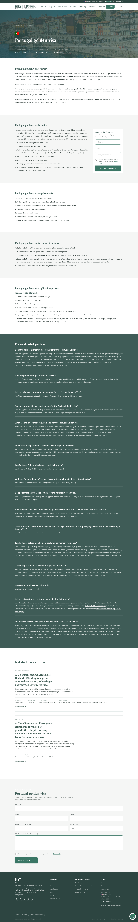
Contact (110, 7)
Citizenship (82, 7)
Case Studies (54, 889)
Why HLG (52, 7)
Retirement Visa (80, 892)
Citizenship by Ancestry (82, 889)
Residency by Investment (83, 883)
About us (52, 883)
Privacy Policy (57, 854)
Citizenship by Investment (83, 886)
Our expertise (54, 886)
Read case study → (20, 706)
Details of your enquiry (26, 834)
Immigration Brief (55, 898)
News (51, 892)
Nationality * (75, 824)
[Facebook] (16, 899)
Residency (73, 7)
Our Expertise (62, 7)
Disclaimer (92, 919)
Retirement (101, 7)
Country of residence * (23, 824)
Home (17, 25)
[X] (32, 899)
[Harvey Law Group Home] (25, 7)
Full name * (19, 804)
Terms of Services (112, 919)
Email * (17, 814)
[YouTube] (24, 899)
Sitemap (120, 919)
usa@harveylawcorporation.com (111, 905)
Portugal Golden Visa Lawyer (95, 606)
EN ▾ (120, 7)
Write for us (105, 889)
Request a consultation (108, 883)
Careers (103, 886)
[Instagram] (28, 899)
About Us (43, 7)
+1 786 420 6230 (114, 1)
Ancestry (92, 7)
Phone (72, 814)
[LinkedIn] (20, 899)
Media (52, 895)
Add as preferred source (36, 914)
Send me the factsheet (108, 168)
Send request (23, 860)
